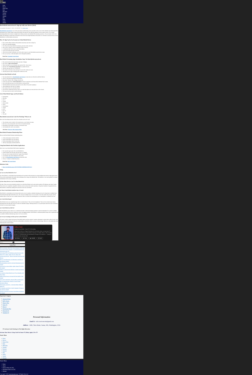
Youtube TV (6, 312)
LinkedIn (33, 238)
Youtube (4, 13)
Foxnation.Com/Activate (13, 56)
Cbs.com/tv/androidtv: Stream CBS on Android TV (11, 279)
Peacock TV (6, 310)
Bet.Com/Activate (12, 161)
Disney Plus (5, 8)
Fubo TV (5, 305)
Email (40, 238)
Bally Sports (6, 301)
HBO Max (5, 11)
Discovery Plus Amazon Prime (15, 129)
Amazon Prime (7, 299)
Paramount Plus (7, 308)
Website (18, 238)
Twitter (25, 238)
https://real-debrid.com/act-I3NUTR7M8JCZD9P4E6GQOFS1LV (17, 167)
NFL (4, 17)
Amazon (4, 16)
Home (4, 5)
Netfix (4, 19)
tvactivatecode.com (13, 374)
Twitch (4, 20)
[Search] (13, 242)
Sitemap (4, 22)
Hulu (4, 9)
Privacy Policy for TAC (8, 367)
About (4, 365)
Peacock (4, 14)
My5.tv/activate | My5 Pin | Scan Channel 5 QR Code (12, 248)
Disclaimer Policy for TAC (9, 369)
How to (4, 6)
